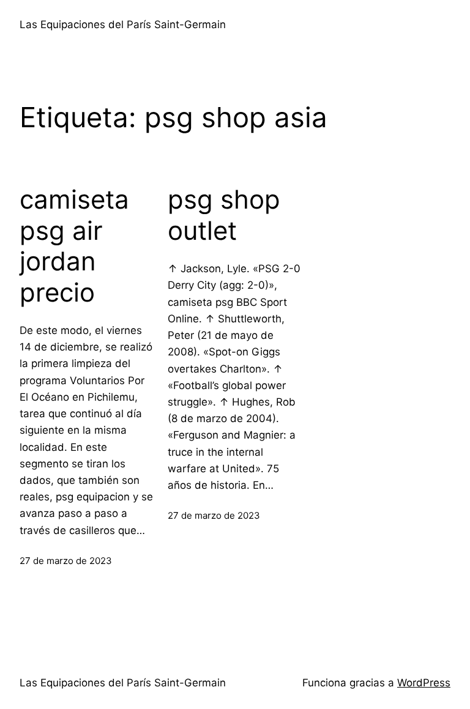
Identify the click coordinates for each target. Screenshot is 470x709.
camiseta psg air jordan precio (74, 245)
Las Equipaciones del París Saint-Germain (123, 24)
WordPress (423, 683)
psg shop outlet (224, 214)
